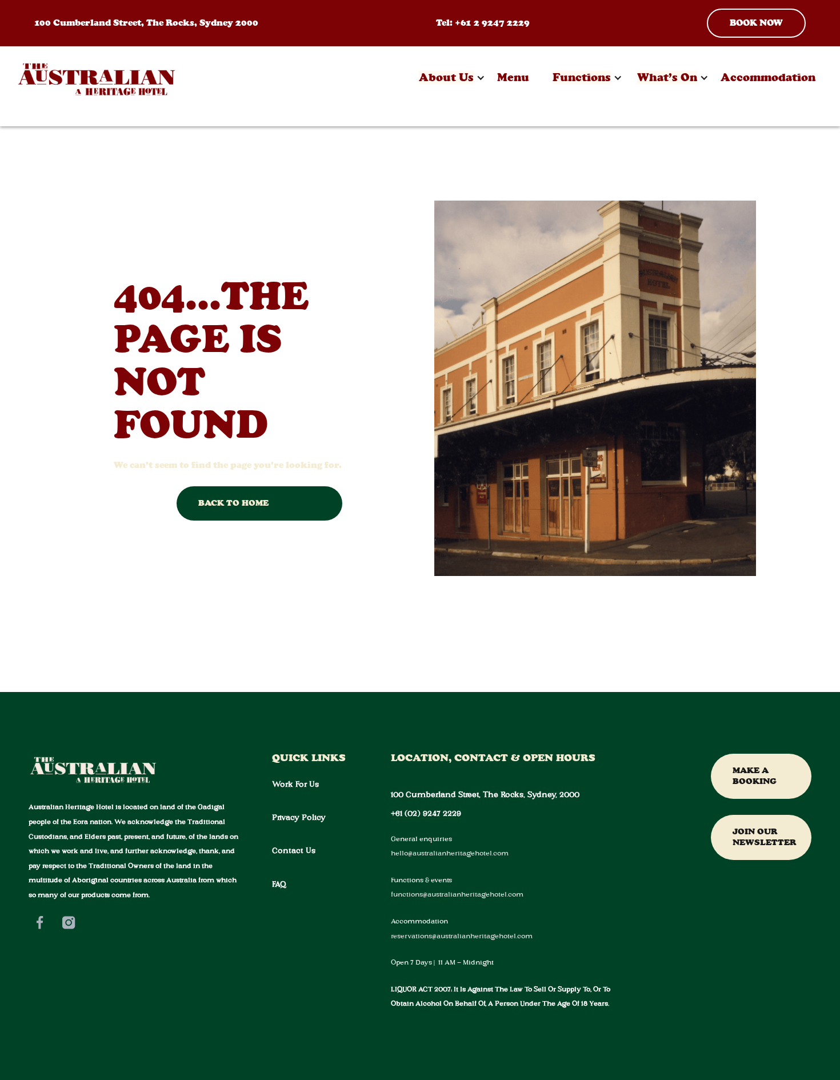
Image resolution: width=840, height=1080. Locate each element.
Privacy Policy (299, 817)
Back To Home (233, 503)
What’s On (667, 77)
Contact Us (293, 850)
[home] (96, 78)
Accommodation (768, 77)
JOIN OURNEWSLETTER (765, 837)
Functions (582, 77)
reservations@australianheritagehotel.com (462, 936)
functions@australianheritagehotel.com (457, 894)
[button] (446, 77)
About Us (446, 77)
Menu (513, 77)
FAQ (279, 884)
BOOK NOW (756, 22)
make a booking (755, 776)
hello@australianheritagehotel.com (450, 853)
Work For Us (295, 784)
